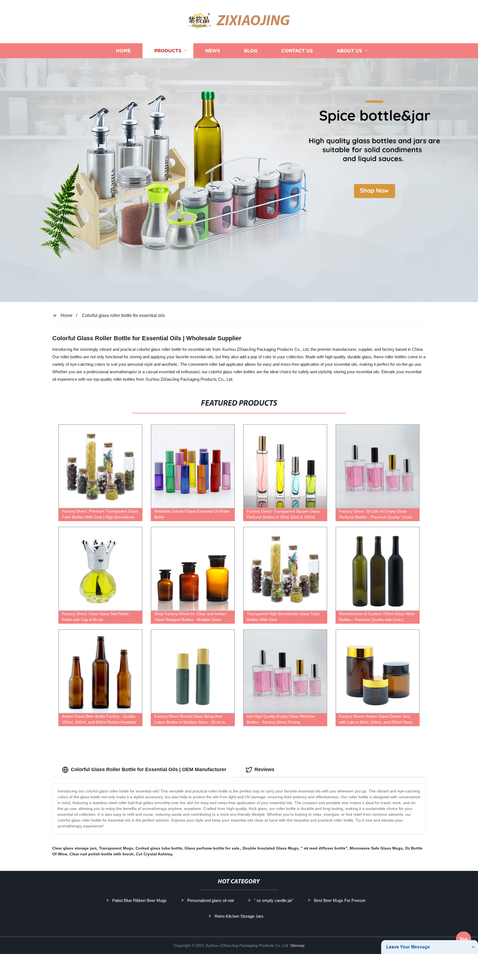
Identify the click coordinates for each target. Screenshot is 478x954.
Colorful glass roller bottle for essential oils (123, 315)
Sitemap (297, 945)
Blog (251, 50)
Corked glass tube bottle (159, 848)
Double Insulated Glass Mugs (270, 848)
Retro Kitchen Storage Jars (238, 916)
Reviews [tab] (264, 769)
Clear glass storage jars (74, 848)
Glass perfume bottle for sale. (212, 848)
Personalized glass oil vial (210, 900)
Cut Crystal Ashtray (154, 854)
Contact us (297, 50)
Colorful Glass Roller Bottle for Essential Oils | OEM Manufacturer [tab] (148, 769)
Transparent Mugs (116, 848)
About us (349, 50)
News (212, 50)
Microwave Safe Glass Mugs (376, 848)
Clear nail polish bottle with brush (101, 854)
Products (167, 50)
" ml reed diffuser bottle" (324, 848)
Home (123, 50)
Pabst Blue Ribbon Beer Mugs (139, 900)
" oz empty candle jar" (273, 900)
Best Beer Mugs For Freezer (340, 900)
